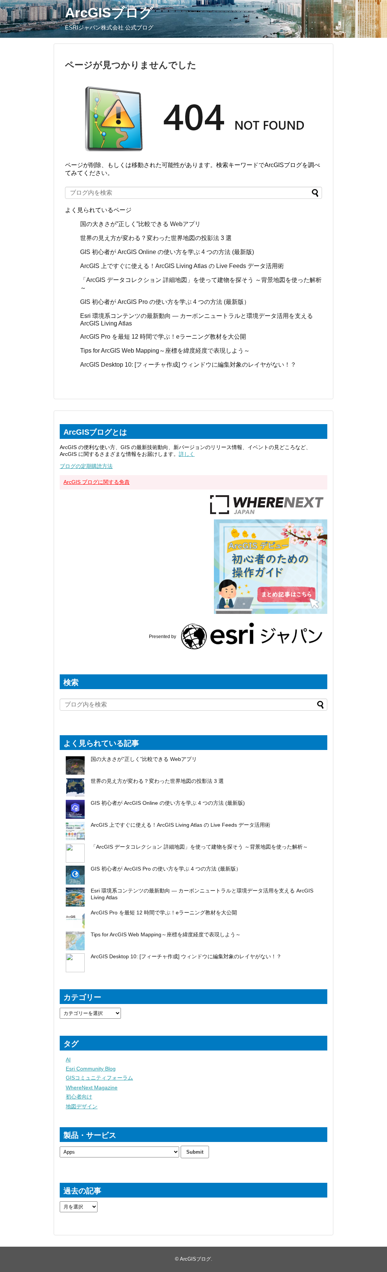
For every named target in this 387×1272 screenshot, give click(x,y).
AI (68, 1060)
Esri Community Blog (91, 1069)
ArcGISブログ (109, 12)
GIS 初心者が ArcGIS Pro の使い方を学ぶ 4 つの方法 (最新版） (165, 302)
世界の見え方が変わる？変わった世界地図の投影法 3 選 (156, 238)
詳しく (187, 454)
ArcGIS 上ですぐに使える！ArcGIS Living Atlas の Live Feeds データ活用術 (182, 266)
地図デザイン (82, 1106)
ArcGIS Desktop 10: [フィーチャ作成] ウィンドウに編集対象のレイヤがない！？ (188, 364)
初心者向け (79, 1097)
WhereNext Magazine (92, 1088)
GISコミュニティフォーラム (99, 1078)
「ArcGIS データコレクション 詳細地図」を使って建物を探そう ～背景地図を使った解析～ (199, 847)
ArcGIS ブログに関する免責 (96, 482)
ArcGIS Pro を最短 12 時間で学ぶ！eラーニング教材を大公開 (163, 336)
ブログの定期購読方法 (86, 466)
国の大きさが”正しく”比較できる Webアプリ (140, 224)
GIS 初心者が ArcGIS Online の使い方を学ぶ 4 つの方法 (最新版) (167, 252)
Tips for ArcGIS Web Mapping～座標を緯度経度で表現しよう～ (165, 350)
